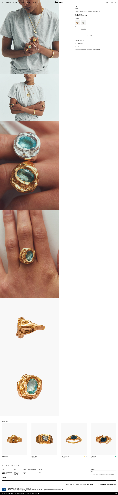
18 (90, 31)
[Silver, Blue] (83, 22)
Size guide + (83, 28)
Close (115, 493)
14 (84, 30)
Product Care (4, 476)
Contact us (4, 477)
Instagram (40, 470)
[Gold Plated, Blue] (77, 22)
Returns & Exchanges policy (7, 472)
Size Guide (4, 474)
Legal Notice (16, 472)
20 (93, 30)
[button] (107, 2)
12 (81, 30)
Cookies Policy (16, 474)
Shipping (3, 470)
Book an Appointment (32, 470)
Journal (24, 470)
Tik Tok (39, 472)
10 (78, 30)
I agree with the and (103, 474)
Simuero (7, 482)
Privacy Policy (16, 473)
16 (87, 30)
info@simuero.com (96, 49)
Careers (24, 473)
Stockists (24, 472)
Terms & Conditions (17, 470)
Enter (114, 471)
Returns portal (4, 473)
